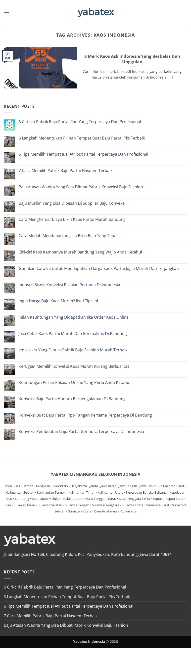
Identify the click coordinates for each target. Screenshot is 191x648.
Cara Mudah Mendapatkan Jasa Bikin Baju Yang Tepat (68, 235)
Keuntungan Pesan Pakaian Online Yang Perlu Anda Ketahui (74, 382)
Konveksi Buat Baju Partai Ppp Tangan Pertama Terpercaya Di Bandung (85, 415)
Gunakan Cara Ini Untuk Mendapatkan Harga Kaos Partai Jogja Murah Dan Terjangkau (99, 268)
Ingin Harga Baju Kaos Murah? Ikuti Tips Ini (58, 301)
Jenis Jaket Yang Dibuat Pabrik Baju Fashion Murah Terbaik (73, 350)
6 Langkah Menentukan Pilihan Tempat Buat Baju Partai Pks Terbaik (82, 138)
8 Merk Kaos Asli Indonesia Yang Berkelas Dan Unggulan (132, 59)
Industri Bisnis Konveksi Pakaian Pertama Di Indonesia (69, 284)
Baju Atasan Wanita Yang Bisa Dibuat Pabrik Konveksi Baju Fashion (81, 187)
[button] (7, 12)
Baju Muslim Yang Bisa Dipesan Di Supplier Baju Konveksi (72, 203)
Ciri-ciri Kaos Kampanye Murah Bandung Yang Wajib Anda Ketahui (80, 252)
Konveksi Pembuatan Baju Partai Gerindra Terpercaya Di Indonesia (81, 431)
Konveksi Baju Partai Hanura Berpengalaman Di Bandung (72, 398)
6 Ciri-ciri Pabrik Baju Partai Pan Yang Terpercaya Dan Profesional (80, 121)
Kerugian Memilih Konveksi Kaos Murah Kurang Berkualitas (74, 366)
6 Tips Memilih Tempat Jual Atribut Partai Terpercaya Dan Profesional (83, 154)
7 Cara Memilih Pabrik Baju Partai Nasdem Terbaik (65, 170)
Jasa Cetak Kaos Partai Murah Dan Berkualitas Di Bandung (73, 333)
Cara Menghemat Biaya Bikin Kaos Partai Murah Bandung (72, 219)
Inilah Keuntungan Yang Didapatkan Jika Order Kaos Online (74, 317)
